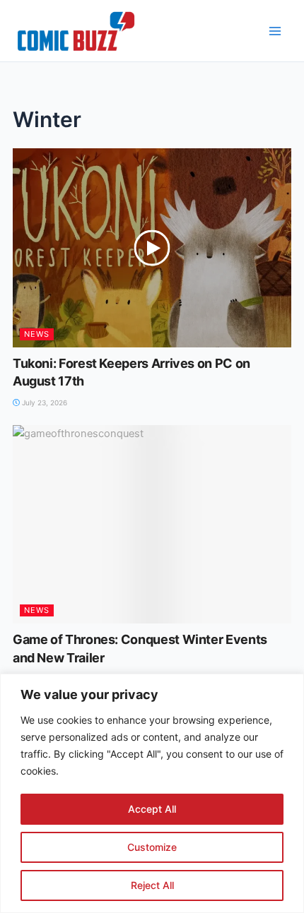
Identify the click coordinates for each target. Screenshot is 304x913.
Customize (152, 847)
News (36, 334)
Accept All (152, 809)
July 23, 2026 (43, 402)
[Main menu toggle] (275, 31)
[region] (152, 793)
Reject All (152, 885)
